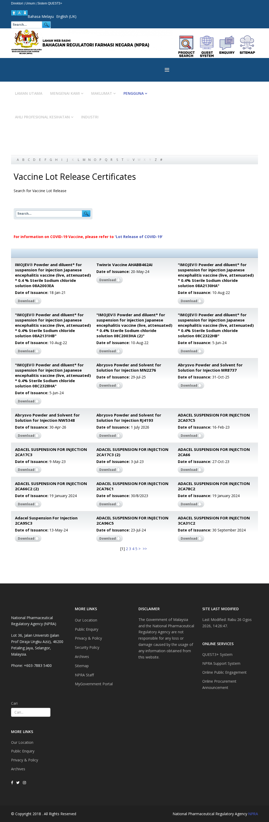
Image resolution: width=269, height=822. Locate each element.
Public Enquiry (22, 751)
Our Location (22, 742)
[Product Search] (186, 46)
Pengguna (133, 93)
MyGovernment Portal (94, 683)
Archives (18, 768)
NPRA (253, 813)
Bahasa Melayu (41, 16)
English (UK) (66, 16)
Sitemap (82, 665)
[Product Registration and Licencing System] (206, 46)
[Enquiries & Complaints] (227, 46)
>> (145, 548)
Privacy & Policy (24, 759)
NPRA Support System (221, 663)
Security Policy (87, 647)
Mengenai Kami (65, 93)
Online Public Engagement (224, 672)
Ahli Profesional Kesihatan (42, 116)
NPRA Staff (84, 674)
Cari (14, 703)
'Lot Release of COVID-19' (139, 236)
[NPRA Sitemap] (247, 46)
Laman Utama (28, 93)
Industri (90, 116)
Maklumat (101, 93)
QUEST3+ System (217, 654)
